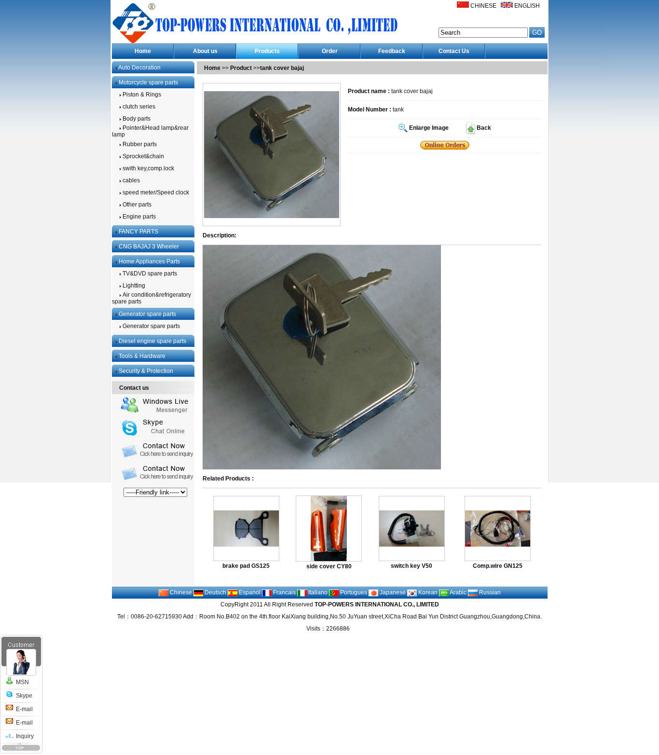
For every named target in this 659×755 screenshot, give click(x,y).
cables (130, 180)
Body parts (136, 118)
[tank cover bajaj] (444, 145)
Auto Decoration (139, 67)
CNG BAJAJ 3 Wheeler (148, 246)
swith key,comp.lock (147, 168)
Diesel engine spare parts (151, 341)
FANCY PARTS (137, 231)
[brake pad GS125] (246, 544)
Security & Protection (145, 371)
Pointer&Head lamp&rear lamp (150, 131)
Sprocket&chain (142, 156)
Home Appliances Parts (148, 261)
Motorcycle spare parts (147, 82)
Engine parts (138, 216)
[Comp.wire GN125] (497, 544)
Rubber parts (139, 144)
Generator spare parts (146, 314)
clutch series (138, 106)
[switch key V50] (411, 544)
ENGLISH (527, 5)
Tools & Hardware (141, 356)
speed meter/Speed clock (155, 192)
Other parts (136, 204)
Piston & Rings (141, 94)
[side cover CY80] (329, 559)
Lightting (133, 285)
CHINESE (483, 5)
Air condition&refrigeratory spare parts (151, 298)
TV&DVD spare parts (149, 273)
